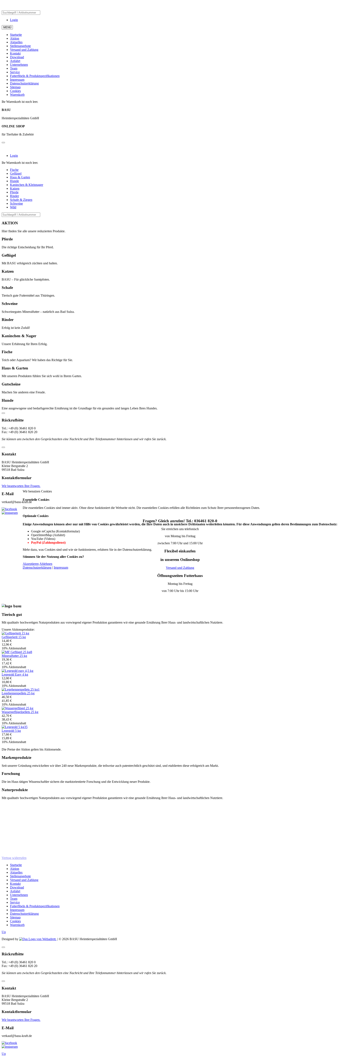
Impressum (61, 567)
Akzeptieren (31, 564)
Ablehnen (45, 564)
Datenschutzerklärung (37, 567)
